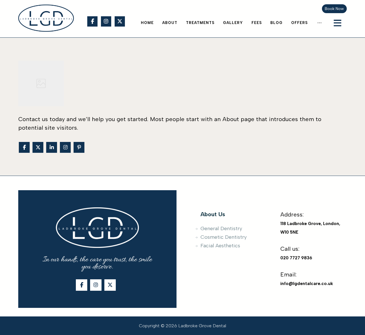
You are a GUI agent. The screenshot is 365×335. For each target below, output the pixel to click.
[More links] (319, 22)
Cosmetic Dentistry (223, 237)
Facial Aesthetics (220, 245)
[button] (92, 21)
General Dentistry (221, 228)
